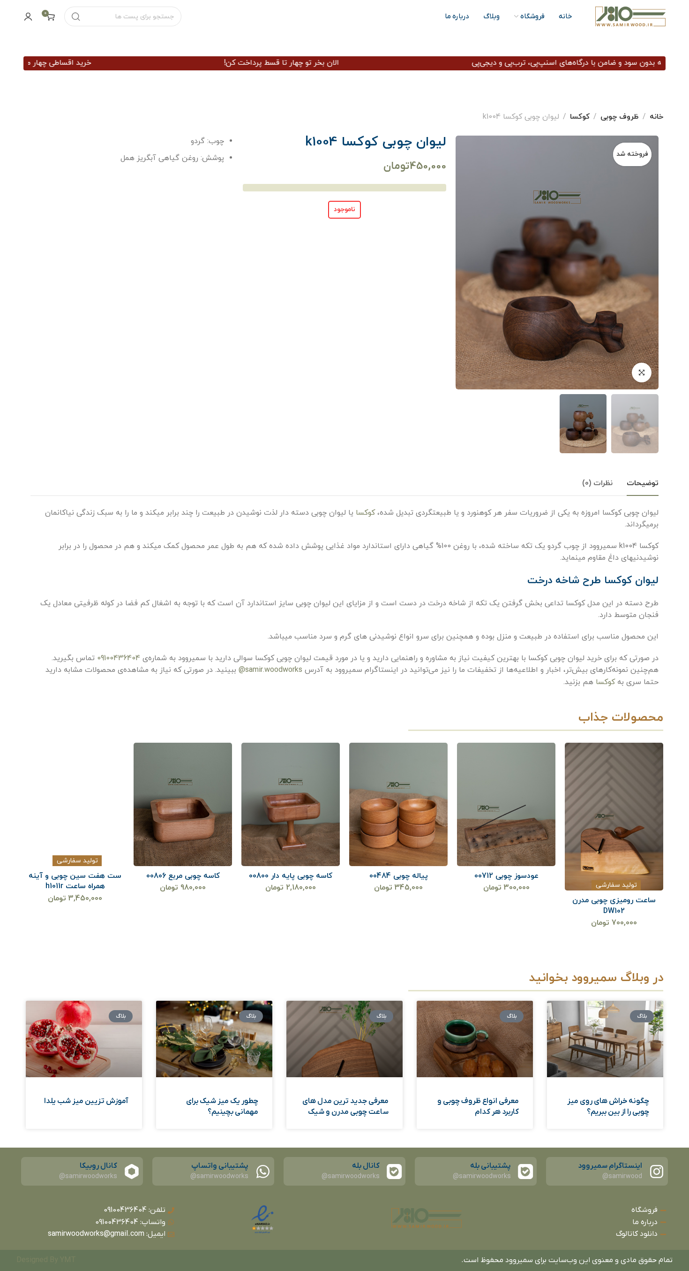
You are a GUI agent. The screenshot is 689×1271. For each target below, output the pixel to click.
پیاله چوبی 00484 (506, 876)
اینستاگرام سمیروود (610, 1166)
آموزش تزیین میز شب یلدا (86, 1101)
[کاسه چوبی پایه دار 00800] (398, 804)
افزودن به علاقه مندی (626, 849)
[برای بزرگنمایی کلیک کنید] (642, 372)
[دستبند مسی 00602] (75, 804)
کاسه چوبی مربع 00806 (291, 876)
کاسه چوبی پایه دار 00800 (398, 876)
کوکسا (580, 117)
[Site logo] (630, 16)
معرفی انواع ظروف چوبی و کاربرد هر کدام (478, 1106)
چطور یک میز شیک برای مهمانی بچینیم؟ (222, 1106)
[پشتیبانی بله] (525, 1171)
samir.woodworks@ (270, 670)
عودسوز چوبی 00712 (614, 876)
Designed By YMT (46, 1260)
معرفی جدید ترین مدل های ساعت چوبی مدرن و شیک (345, 1106)
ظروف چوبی (619, 117)
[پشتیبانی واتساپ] (262, 1171)
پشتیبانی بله (490, 1166)
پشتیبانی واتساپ (219, 1166)
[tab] (643, 483)
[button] (601, 849)
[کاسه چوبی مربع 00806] (290, 804)
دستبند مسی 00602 (75, 876)
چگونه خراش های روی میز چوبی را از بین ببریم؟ (608, 1106)
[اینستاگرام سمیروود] (656, 1171)
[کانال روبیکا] (131, 1171)
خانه (656, 117)
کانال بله (366, 1166)
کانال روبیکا (98, 1166)
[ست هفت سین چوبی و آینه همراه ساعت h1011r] (183, 804)
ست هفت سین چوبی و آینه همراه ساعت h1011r (182, 881)
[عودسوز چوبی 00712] (614, 804)
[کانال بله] (394, 1171)
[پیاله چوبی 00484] (506, 804)
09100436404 (118, 658)
